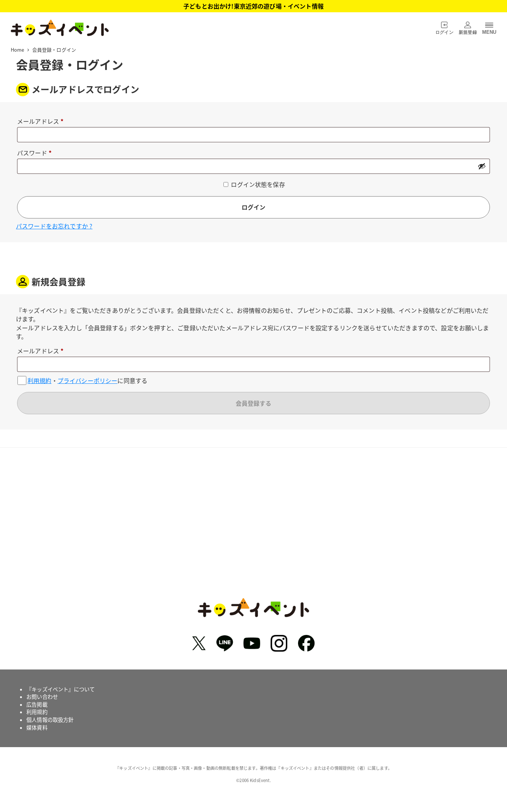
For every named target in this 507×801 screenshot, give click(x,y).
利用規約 (39, 380)
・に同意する (87, 380)
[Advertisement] (253, 528)
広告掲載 (37, 704)
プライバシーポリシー (88, 380)
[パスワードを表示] (482, 166)
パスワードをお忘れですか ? (54, 225)
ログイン (253, 206)
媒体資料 (37, 727)
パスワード (37, 153)
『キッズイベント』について (60, 689)
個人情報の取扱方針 (49, 719)
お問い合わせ (42, 696)
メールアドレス (43, 121)
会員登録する (253, 403)
